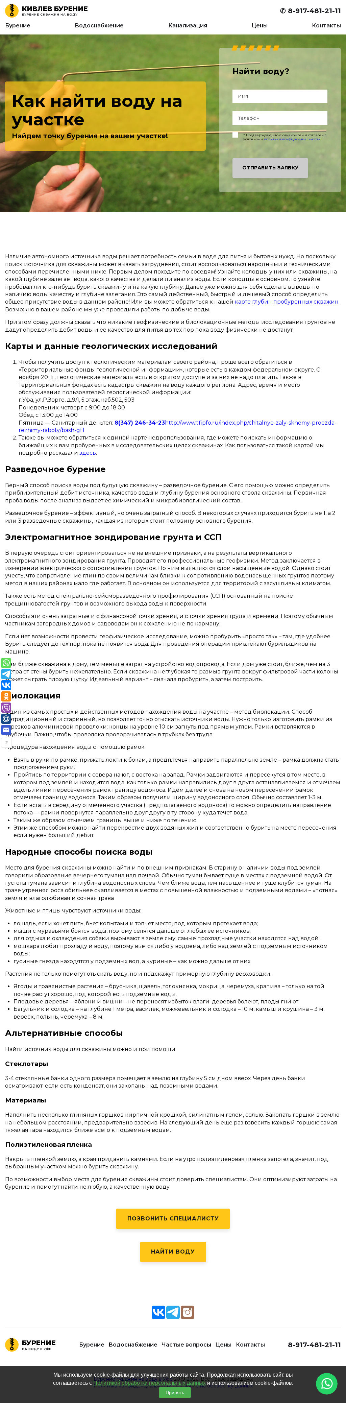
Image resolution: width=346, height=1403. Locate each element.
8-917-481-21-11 (314, 1345)
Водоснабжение (99, 25)
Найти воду (173, 1252)
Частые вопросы (186, 1344)
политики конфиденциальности (292, 139)
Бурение (17, 25)
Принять (175, 1392)
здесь (87, 453)
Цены (259, 25)
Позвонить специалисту (173, 1218)
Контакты (326, 25)
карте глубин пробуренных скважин (287, 302)
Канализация (187, 25)
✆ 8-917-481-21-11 (310, 11)
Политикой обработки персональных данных (149, 1383)
